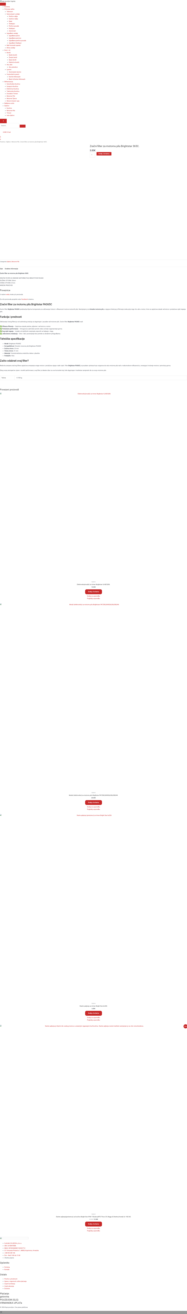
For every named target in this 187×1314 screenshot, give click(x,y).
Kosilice (9, 108)
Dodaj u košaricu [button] (93, 592)
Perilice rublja (13, 16)
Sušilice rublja (13, 19)
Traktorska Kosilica (13, 91)
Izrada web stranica (6, 1309)
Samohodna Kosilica (13, 84)
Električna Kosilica (13, 89)
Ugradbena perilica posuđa (17, 40)
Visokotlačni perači (13, 74)
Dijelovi (6, 106)
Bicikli (9, 53)
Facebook (24, 299)
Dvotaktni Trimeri (12, 94)
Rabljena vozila (9, 103)
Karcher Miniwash (14, 77)
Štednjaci (12, 24)
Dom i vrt (7, 50)
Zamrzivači (12, 31)
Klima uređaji (11, 48)
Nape (10, 21)
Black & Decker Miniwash (17, 79)
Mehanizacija (8, 82)
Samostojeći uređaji (13, 14)
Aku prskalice (13, 67)
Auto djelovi (10, 115)
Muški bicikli (13, 55)
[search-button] (23, 126)
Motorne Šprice (12, 98)
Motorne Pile (11, 96)
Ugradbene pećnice (15, 38)
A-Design (16, 1309)
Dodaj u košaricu (103, 154)
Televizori (10, 11)
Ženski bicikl (13, 57)
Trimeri (9, 113)
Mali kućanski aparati (14, 45)
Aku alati (9, 65)
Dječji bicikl (12, 60)
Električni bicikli (14, 62)
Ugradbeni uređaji (12, 33)
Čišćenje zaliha (9, 9)
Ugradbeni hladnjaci (15, 43)
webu (8, 294)
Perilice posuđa (14, 26)
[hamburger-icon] (3, 4)
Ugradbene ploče (14, 36)
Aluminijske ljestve (15, 72)
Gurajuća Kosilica (12, 86)
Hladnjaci (12, 28)
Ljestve (9, 69)
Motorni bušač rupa (13, 101)
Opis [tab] (1, 269)
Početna (7, 7)
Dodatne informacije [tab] (11, 269)
